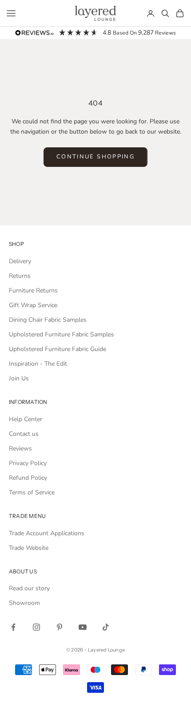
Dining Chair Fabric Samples (48, 320)
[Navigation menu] (11, 13)
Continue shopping (95, 157)
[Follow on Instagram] (36, 627)
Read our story (29, 588)
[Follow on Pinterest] (59, 627)
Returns (20, 276)
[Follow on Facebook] (13, 627)
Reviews (20, 448)
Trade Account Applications (46, 533)
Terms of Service (32, 492)
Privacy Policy (28, 463)
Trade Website (28, 548)
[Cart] (180, 13)
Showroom (24, 603)
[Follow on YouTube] (82, 627)
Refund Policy (28, 478)
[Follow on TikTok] (105, 627)
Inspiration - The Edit (38, 363)
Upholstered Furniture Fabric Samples (61, 334)
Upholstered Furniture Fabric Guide (57, 349)
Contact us (24, 434)
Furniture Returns (33, 290)
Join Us (19, 378)
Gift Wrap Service (33, 305)
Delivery (20, 261)
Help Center (25, 419)
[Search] (165, 13)
